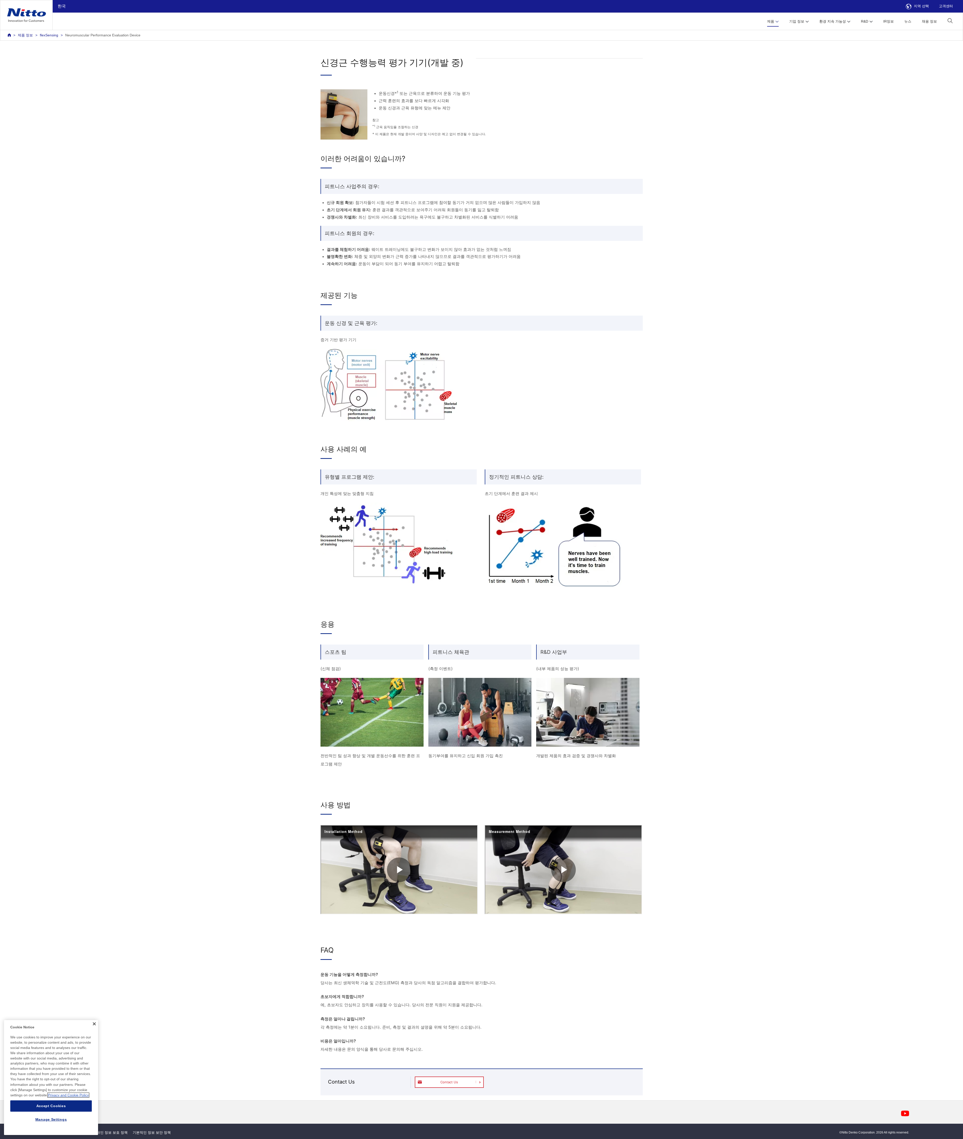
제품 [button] (770, 21)
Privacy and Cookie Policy (68, 1095)
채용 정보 (929, 21)
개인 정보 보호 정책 (112, 1132)
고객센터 (946, 6)
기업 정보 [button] (796, 21)
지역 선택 (921, 6)
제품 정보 (25, 35)
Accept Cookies (51, 1106)
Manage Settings (51, 1119)
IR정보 (888, 21)
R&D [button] (864, 21)
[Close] (94, 1023)
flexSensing (49, 35)
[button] (950, 21)
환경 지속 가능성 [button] (832, 21)
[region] (51, 1077)
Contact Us (449, 1082)
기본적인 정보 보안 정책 (152, 1132)
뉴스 (907, 21)
